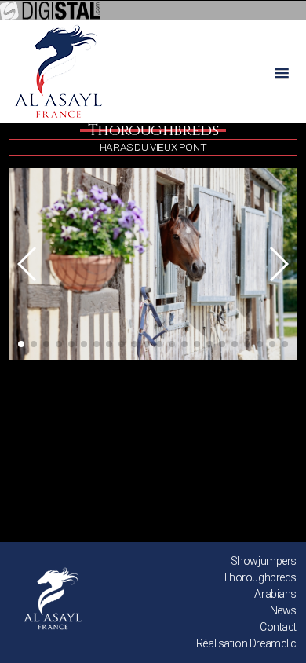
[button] (27, 264)
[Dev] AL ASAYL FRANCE (58, 71)
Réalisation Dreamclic (246, 643)
